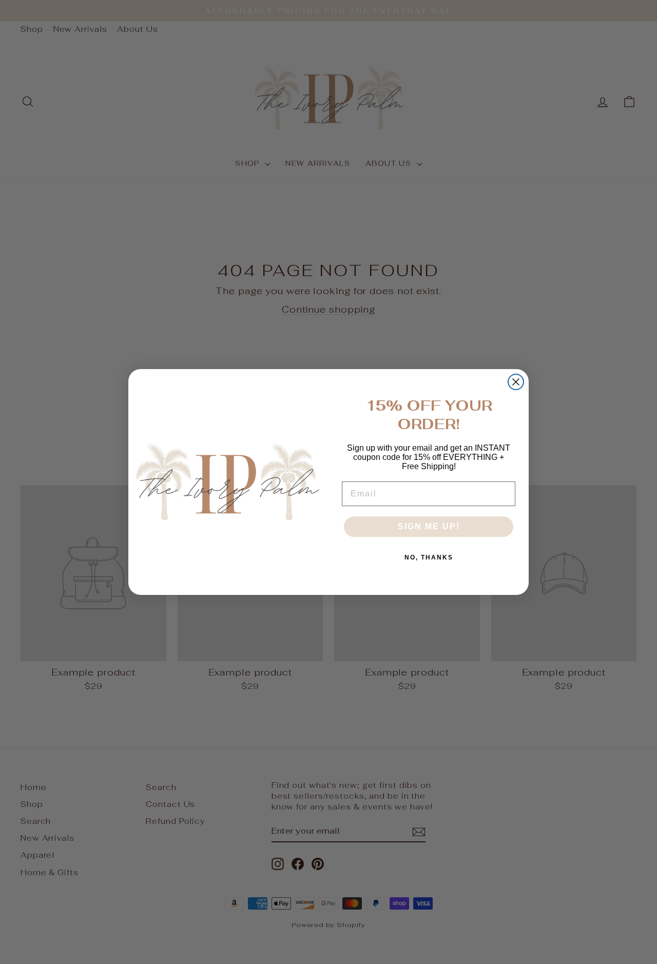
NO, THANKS (428, 557)
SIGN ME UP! (429, 526)
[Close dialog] (516, 382)
